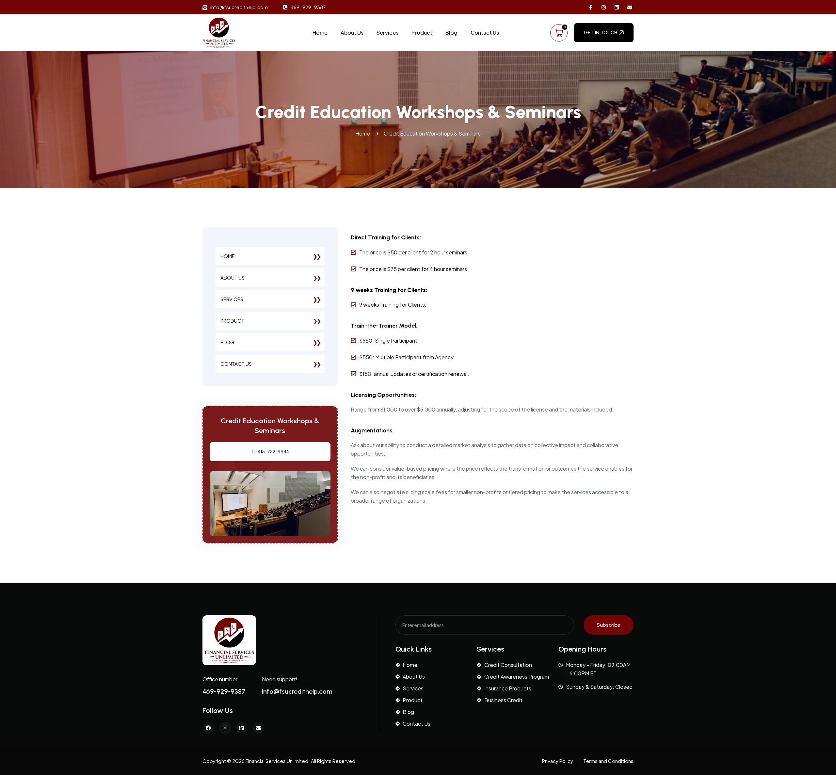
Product (421, 32)
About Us (352, 32)
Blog (451, 32)
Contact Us (485, 32)
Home (320, 32)
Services (387, 32)
